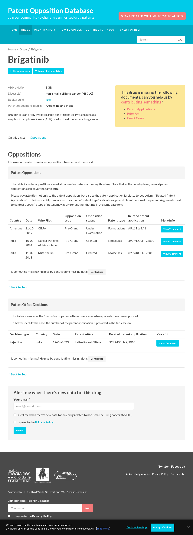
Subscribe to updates (50, 70)
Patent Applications (141, 109)
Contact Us (177, 474)
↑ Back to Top (17, 287)
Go (180, 39)
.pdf (48, 99)
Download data (21, 70)
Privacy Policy (44, 422)
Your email (22, 399)
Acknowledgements (138, 474)
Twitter (163, 466)
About (111, 29)
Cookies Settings (136, 527)
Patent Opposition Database (50, 10)
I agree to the (36, 422)
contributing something (141, 102)
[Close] (188, 527)
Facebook (178, 466)
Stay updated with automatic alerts (152, 16)
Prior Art (133, 113)
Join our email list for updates (28, 500)
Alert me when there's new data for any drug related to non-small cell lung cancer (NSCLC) (75, 415)
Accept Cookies (162, 527)
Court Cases (135, 118)
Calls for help (130, 29)
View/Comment (172, 229)
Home (14, 29)
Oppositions (38, 137)
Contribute (94, 29)
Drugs (24, 49)
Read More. (103, 528)
